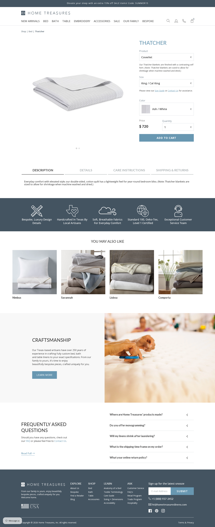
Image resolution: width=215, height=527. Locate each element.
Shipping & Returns (172, 170)
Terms (181, 522)
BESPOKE (148, 21)
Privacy (190, 522)
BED (45, 21)
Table (90, 495)
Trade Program (134, 499)
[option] (78, 92)
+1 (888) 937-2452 (162, 498)
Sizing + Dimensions (113, 499)
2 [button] (79, 150)
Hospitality (132, 503)
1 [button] (77, 150)
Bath (90, 492)
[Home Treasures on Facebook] (150, 510)
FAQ (28, 441)
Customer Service (135, 488)
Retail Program (134, 495)
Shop (23, 31)
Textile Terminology (113, 492)
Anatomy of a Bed (112, 488)
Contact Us (173, 90)
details (86, 170)
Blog (72, 499)
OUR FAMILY (131, 21)
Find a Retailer (77, 495)
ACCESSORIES (102, 21)
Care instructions (129, 170)
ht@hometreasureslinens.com (169, 504)
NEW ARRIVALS (30, 21)
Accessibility (109, 503)
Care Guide (109, 495)
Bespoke (74, 492)
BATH (55, 21)
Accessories (93, 499)
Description (42, 170)
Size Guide (160, 90)
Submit (182, 491)
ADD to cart (166, 138)
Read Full (26, 453)
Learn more (45, 375)
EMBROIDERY (82, 21)
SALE (117, 21)
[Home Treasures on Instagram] (163, 510)
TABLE (66, 21)
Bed (30, 31)
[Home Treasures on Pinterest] (156, 510)
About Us (74, 488)
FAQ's (130, 492)
